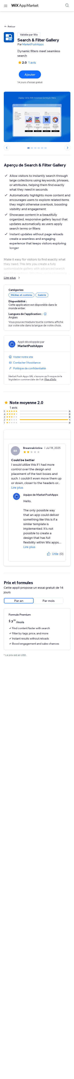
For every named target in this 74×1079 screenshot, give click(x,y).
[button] (45, 314)
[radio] (19, 600)
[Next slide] (67, 147)
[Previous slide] (6, 147)
